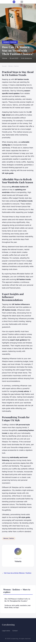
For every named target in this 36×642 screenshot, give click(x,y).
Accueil (4, 66)
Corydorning (8, 624)
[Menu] (22, 1)
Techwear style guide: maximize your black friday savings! (17, 606)
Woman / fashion (9, 42)
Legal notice (6, 630)
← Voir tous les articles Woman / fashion (16, 573)
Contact (15, 630)
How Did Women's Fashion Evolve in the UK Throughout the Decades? (17, 600)
